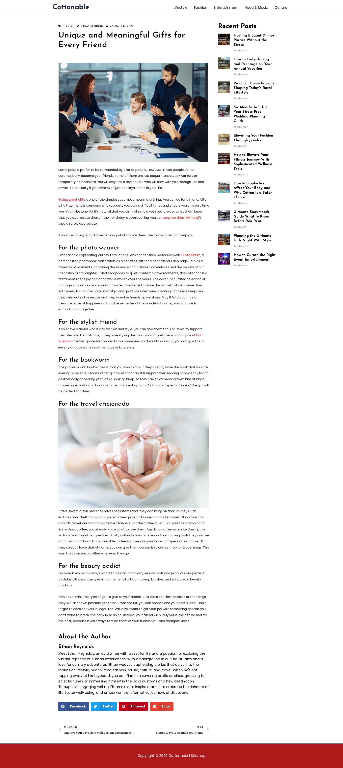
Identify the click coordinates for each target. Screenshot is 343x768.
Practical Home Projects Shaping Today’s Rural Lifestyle (254, 88)
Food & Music (256, 7)
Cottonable (70, 7)
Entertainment (226, 7)
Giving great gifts (71, 199)
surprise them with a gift (182, 217)
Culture (281, 7)
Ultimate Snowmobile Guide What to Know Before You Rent (252, 216)
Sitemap (198, 755)
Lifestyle (180, 7)
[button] (73, 706)
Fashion (200, 7)
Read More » (241, 50)
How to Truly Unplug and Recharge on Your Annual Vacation (253, 64)
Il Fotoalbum (190, 255)
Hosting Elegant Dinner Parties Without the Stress (254, 40)
